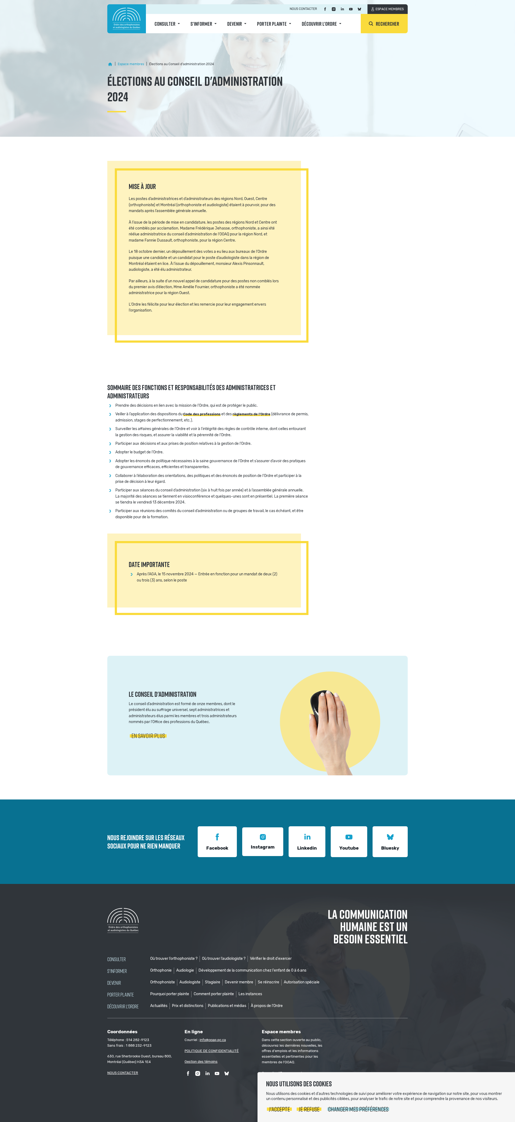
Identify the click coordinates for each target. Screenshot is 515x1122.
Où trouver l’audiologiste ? (223, 958)
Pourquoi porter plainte (169, 994)
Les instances (250, 994)
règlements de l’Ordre (251, 414)
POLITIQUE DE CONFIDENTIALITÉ (212, 1051)
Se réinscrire (268, 982)
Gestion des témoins (201, 1062)
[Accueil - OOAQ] (110, 64)
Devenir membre (239, 982)
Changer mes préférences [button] (358, 1109)
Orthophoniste (162, 982)
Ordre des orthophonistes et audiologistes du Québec (126, 18)
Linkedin (307, 848)
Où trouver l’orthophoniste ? (173, 958)
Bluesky (390, 848)
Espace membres (390, 9)
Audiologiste (189, 982)
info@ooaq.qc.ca (213, 1040)
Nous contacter (303, 9)
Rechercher (387, 23)
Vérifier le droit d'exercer (271, 958)
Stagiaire (212, 982)
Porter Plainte (272, 23)
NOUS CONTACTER (122, 1073)
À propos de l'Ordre (267, 1005)
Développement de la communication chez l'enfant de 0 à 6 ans (252, 970)
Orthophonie (161, 970)
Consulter (164, 23)
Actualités (158, 1005)
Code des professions (201, 414)
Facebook (217, 848)
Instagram (263, 847)
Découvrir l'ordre (319, 23)
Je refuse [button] (309, 1109)
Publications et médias (227, 1005)
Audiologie (185, 970)
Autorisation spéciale (301, 982)
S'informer (201, 23)
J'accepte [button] (279, 1109)
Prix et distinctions (187, 1005)
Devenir (234, 23)
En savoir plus (148, 735)
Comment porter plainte (214, 994)
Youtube (349, 848)
